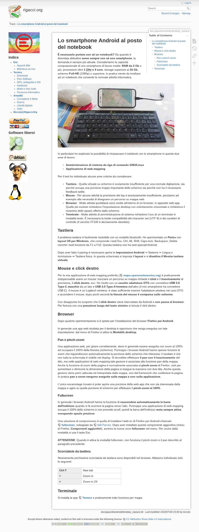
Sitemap (186, 13)
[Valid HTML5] (107, 523)
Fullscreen (162, 61)
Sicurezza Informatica (28, 92)
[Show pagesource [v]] (194, 41)
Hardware (22, 85)
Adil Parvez (104, 424)
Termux (87, 497)
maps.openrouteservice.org (141, 275)
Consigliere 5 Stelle (27, 99)
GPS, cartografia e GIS (29, 82)
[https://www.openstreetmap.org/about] (16, 144)
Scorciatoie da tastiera (168, 65)
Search (188, 8)
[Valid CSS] (124, 523)
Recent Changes (170, 13)
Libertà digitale (25, 105)
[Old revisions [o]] (194, 48)
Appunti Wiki (23, 65)
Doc (15, 62)
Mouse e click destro (165, 50)
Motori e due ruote (26, 89)
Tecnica (17, 72)
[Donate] (75, 523)
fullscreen (68, 424)
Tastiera (158, 47)
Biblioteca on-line (26, 69)
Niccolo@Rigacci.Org (25, 112)
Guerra (20, 102)
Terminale (159, 68)
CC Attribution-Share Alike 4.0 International (148, 519)
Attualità (18, 95)
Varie (19, 108)
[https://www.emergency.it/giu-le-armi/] (24, 42)
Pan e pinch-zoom (166, 58)
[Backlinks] (194, 56)
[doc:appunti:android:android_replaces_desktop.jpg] (116, 115)
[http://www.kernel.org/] (15, 192)
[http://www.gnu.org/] (18, 172)
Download (22, 75)
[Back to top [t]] (194, 63)
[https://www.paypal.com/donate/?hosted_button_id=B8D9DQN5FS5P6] (19, 122)
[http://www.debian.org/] (17, 157)
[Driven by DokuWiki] (140, 523)
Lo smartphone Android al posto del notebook (43, 24)
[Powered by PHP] (91, 523)
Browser (158, 54)
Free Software (24, 79)
